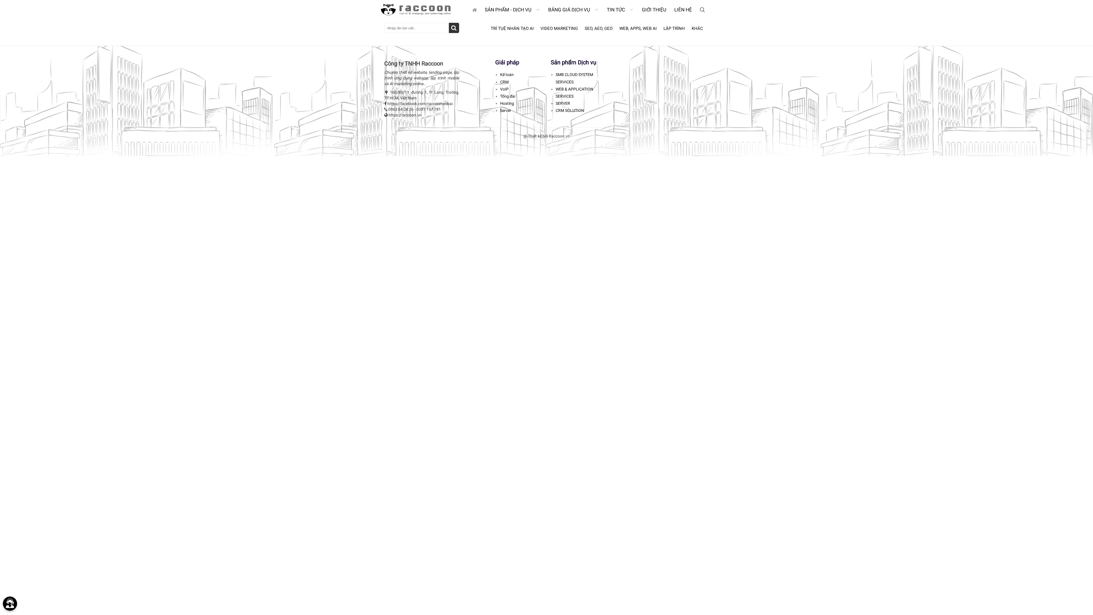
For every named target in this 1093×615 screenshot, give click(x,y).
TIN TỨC (616, 10)
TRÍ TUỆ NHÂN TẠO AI (512, 28)
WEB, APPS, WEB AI (638, 28)
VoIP (504, 89)
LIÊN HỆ (683, 10)
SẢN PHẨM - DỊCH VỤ (509, 10)
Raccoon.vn (559, 136)
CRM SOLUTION (570, 110)
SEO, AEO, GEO (599, 28)
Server (505, 110)
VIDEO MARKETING (559, 28)
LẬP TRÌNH (674, 28)
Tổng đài (507, 96)
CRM (504, 82)
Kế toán (507, 74)
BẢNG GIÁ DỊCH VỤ (569, 10)
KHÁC (697, 28)
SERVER (563, 103)
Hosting (507, 103)
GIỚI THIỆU (654, 10)
